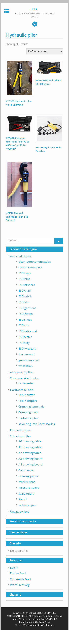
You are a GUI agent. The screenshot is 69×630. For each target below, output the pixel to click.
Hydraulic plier (28, 418)
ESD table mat (27, 331)
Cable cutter (26, 395)
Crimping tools (28, 412)
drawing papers (29, 476)
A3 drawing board (30, 459)
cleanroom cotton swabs (34, 261)
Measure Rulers (28, 488)
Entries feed (18, 573)
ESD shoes (25, 319)
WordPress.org (20, 585)
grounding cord (28, 360)
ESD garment (27, 308)
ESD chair (24, 290)
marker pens (26, 482)
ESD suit (23, 325)
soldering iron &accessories (36, 424)
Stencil (22, 499)
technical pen (27, 505)
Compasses (25, 470)
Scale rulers (26, 493)
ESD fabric (25, 296)
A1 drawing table (29, 447)
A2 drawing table (29, 453)
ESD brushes (26, 285)
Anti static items (20, 256)
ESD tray (24, 343)
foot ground (26, 354)
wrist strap (25, 366)
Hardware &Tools (21, 390)
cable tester (26, 383)
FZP (34, 9)
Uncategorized (19, 511)
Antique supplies (21, 372)
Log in (14, 568)
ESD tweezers (27, 348)
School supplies (20, 436)
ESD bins (24, 279)
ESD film (23, 302)
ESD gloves (25, 314)
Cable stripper (27, 401)
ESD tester (25, 337)
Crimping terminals (31, 406)
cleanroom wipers (30, 267)
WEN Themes (47, 625)
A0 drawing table (29, 441)
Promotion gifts (20, 430)
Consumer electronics (24, 378)
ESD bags (24, 273)
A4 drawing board (30, 464)
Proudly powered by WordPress (34, 622)
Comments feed (20, 579)
